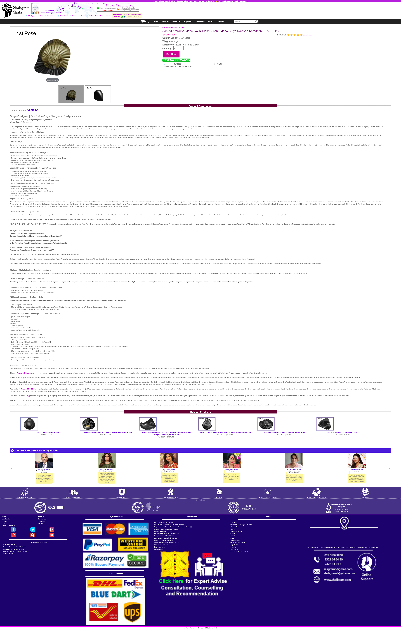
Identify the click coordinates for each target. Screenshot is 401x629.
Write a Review (307, 35)
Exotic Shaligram (168, 27)
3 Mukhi (30, 389)
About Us (165, 21)
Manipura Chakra (23, 373)
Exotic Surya (180, 27)
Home (156, 21)
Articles (210, 21)
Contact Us (176, 21)
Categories (187, 21)
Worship (221, 21)
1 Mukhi (22, 389)
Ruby (27, 396)
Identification (200, 21)
